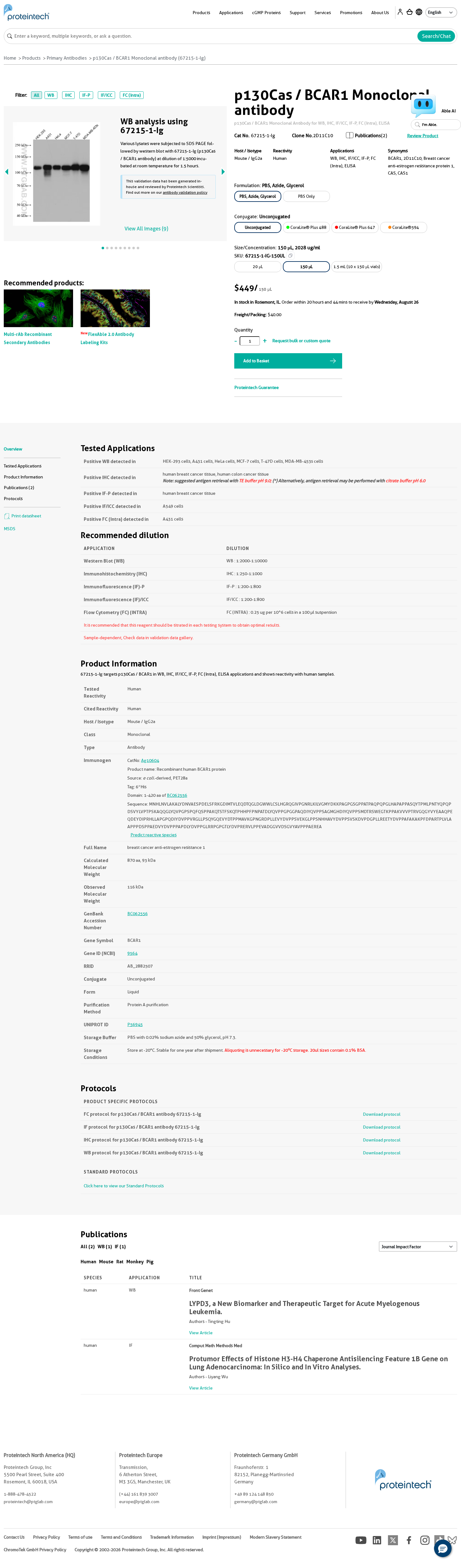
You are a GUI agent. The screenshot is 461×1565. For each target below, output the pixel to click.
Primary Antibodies (67, 58)
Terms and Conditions (121, 1537)
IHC (68, 95)
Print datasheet (25, 515)
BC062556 (177, 795)
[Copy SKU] (290, 255)
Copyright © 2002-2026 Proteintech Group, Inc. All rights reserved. (139, 1549)
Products (31, 58)
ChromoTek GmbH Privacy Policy (35, 1549)
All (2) (88, 1246)
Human (88, 1262)
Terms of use (80, 1537)
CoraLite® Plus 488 (307, 227)
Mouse (106, 1262)
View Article (201, 1332)
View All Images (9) (146, 229)
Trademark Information (172, 1537)
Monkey (135, 1262)
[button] (443, 1548)
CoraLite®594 (405, 227)
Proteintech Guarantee (256, 387)
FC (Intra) (132, 95)
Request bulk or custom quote (301, 340)
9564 (132, 953)
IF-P (86, 95)
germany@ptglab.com (255, 1501)
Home (10, 58)
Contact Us (14, 1537)
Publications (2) (19, 487)
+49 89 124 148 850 (253, 1494)
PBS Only (306, 196)
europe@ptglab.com (139, 1501)
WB (50, 95)
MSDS (9, 528)
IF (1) (120, 1246)
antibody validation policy (185, 192)
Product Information (23, 476)
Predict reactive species (153, 834)
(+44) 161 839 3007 (138, 1494)
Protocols (13, 498)
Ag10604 (150, 760)
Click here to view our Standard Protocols (124, 1185)
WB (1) (105, 1246)
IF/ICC (106, 95)
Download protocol (381, 1114)
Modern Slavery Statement (275, 1537)
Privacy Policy (46, 1537)
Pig (150, 1262)
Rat (120, 1262)
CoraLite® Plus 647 (356, 227)
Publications (368, 135)
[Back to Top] (423, 1549)
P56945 (135, 1024)
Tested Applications (22, 465)
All (36, 95)
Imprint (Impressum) (221, 1537)
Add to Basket (256, 360)
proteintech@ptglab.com (28, 1501)
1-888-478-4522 (20, 1494)
